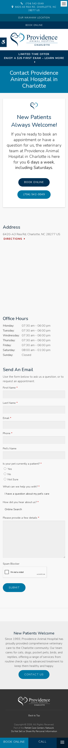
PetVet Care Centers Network (39, 727)
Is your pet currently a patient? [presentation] (22, 464)
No (9, 474)
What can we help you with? (21, 486)
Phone (7, 433)
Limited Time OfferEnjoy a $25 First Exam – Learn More (34, 56)
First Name (10, 387)
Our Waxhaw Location (34, 17)
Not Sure (12, 479)
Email (7, 418)
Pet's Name (9, 448)
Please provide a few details (21, 518)
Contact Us (34, 674)
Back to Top (34, 715)
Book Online (34, 25)
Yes (9, 469)
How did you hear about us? (21, 502)
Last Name (10, 403)
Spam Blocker (11, 564)
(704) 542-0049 (34, 3)
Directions (13, 239)
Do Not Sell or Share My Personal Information (34, 731)
